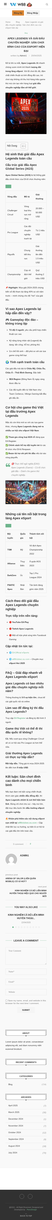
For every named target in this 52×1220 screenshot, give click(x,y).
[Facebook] (21, 1196)
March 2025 (13, 1112)
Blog (18, 22)
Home (7, 22)
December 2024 (15, 1119)
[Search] (47, 4)
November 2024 (15, 1126)
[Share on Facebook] (34, 844)
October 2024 (14, 1132)
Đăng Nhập (32, 13)
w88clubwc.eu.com (20, 659)
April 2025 (13, 1105)
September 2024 (16, 1139)
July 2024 (12, 1152)
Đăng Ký (18, 13)
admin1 (23, 55)
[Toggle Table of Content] (21, 146)
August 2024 (14, 1146)
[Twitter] (30, 1196)
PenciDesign (32, 1210)
